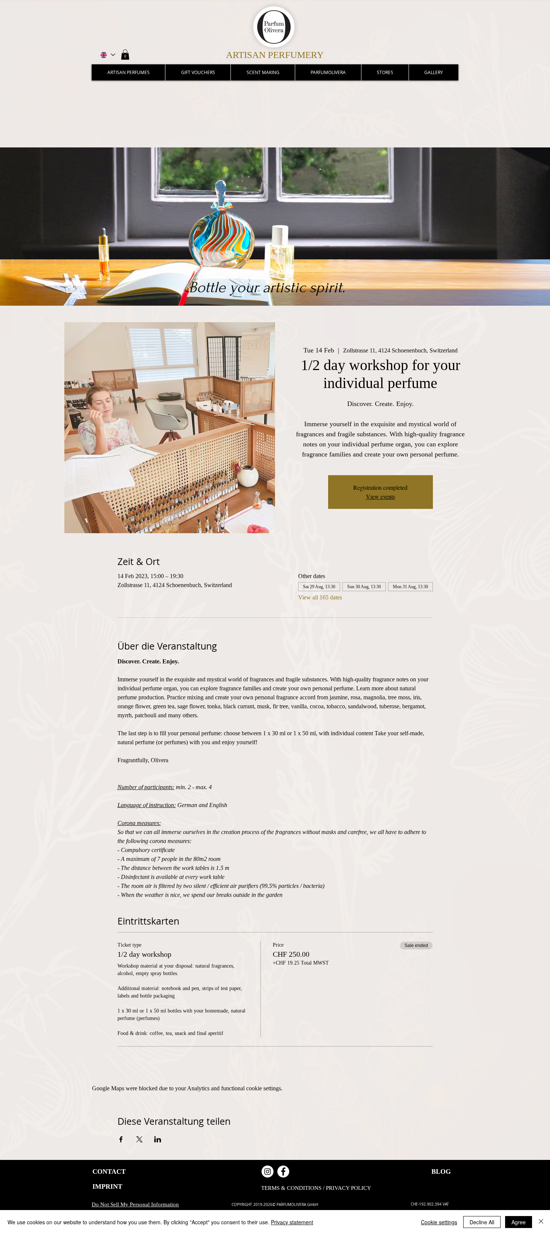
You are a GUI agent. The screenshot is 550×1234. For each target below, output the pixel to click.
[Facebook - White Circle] (283, 1172)
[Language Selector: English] (107, 55)
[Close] (541, 1222)
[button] (125, 54)
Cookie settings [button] (439, 1222)
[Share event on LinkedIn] (157, 1139)
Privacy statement (292, 1222)
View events (380, 496)
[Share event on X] (139, 1139)
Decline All (482, 1222)
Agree (518, 1222)
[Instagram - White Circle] (268, 1172)
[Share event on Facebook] (121, 1139)
